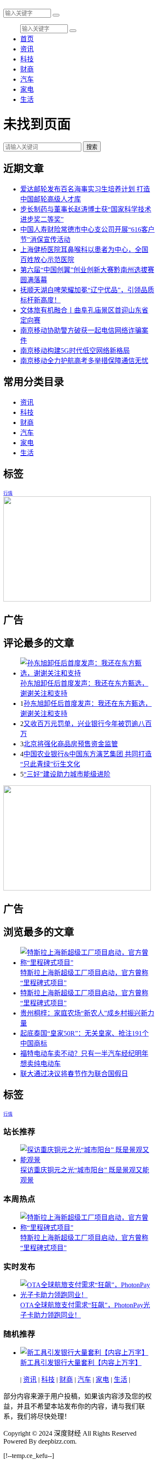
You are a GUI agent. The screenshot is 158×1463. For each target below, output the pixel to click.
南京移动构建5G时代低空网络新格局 (75, 350)
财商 (27, 69)
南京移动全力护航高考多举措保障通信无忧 (84, 360)
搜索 (91, 147)
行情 (8, 493)
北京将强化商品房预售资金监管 (71, 743)
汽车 (27, 79)
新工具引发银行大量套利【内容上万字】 (81, 1362)
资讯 (27, 49)
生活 (27, 99)
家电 (27, 89)
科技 (27, 59)
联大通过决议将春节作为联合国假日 (74, 1073)
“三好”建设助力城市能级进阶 (67, 774)
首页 (27, 38)
